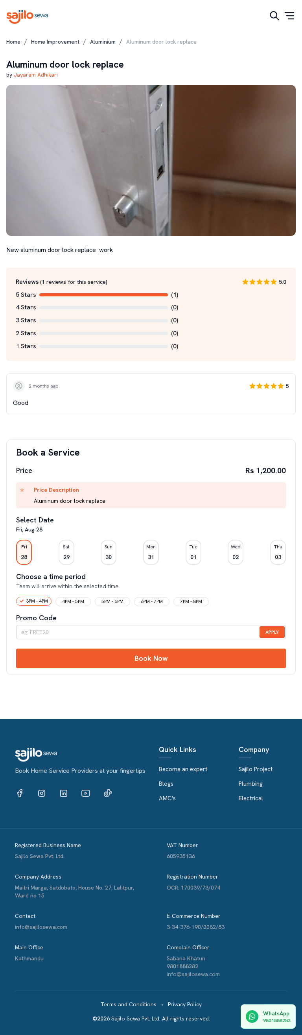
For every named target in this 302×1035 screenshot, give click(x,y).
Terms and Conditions (128, 1004)
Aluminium (103, 41)
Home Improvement (55, 41)
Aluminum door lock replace (161, 41)
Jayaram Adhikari (36, 74)
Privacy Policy (185, 1004)
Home (13, 41)
